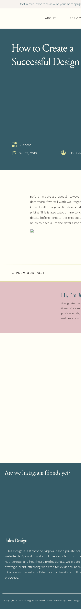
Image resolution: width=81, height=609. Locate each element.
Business (24, 145)
